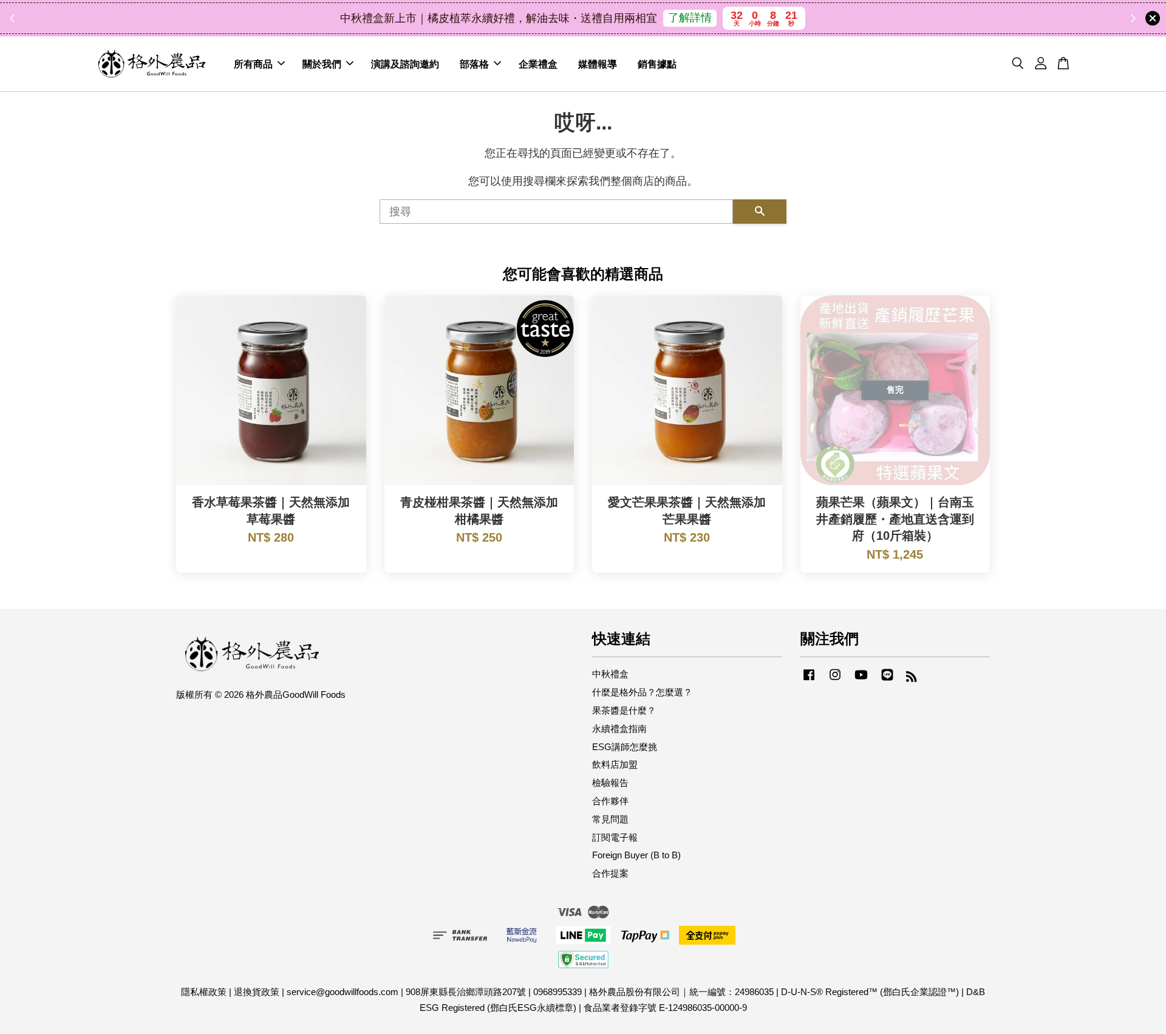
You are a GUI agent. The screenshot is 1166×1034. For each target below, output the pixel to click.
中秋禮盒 (610, 674)
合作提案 (610, 873)
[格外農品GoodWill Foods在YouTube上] (861, 680)
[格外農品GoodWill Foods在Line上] (887, 680)
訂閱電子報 (615, 837)
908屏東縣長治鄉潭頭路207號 (466, 992)
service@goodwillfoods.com (342, 992)
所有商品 (253, 63)
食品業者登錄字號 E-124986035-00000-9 (665, 1007)
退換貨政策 (256, 992)
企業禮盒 (538, 63)
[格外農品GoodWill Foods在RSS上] (911, 678)
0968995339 (557, 992)
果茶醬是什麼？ (624, 710)
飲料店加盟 (615, 764)
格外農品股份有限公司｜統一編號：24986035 (681, 992)
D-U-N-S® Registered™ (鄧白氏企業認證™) (870, 992)
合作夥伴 (610, 801)
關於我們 (321, 63)
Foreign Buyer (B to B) (636, 855)
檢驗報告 (610, 782)
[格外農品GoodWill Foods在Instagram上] (835, 680)
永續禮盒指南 (619, 728)
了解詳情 (690, 18)
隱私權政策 (204, 992)
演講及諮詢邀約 (405, 63)
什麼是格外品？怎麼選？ (642, 692)
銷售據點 (657, 63)
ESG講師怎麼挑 (624, 747)
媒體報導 (597, 63)
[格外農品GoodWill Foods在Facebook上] (808, 680)
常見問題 (610, 819)
